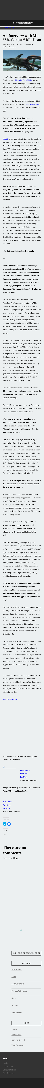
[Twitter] (22, 1083)
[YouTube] (24, 1083)
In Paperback (7, 802)
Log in (14, 1029)
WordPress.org (17, 1045)
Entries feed (16, 1035)
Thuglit (5, 139)
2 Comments (12, 47)
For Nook (23, 777)
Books (6, 44)
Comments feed (18, 1040)
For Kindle (24, 774)
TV (16, 44)
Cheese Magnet (8, 27)
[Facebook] (19, 1083)
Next (39, 13)
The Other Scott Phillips (24, 80)
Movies (11, 44)
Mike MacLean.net (32, 104)
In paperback (25, 770)
